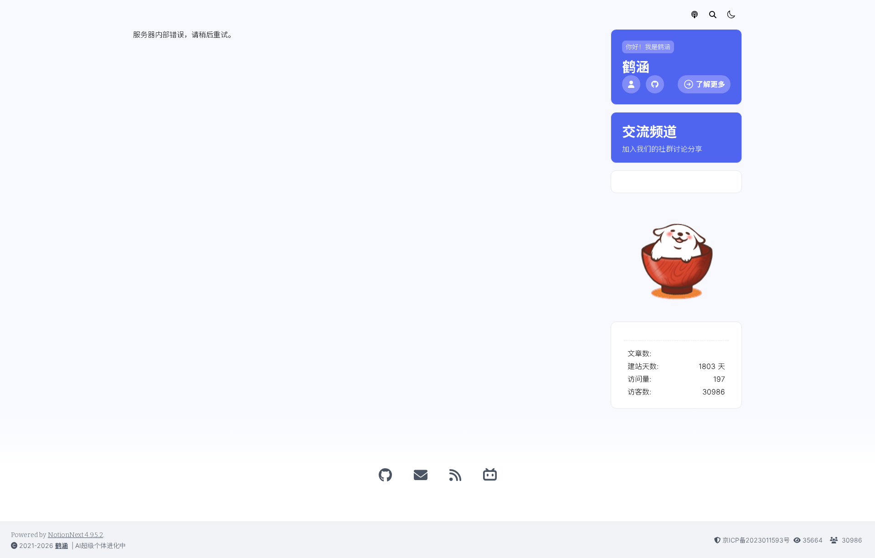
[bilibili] (490, 475)
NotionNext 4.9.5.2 (75, 535)
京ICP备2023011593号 (756, 540)
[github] (385, 475)
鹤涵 (61, 545)
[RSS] (455, 475)
